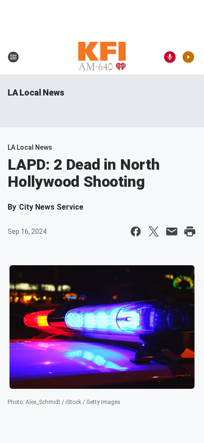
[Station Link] (102, 57)
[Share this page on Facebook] (135, 231)
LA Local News (36, 92)
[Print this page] (189, 231)
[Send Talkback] (170, 57)
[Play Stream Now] (188, 57)
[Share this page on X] (153, 231)
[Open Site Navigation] (13, 57)
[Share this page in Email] (171, 231)
